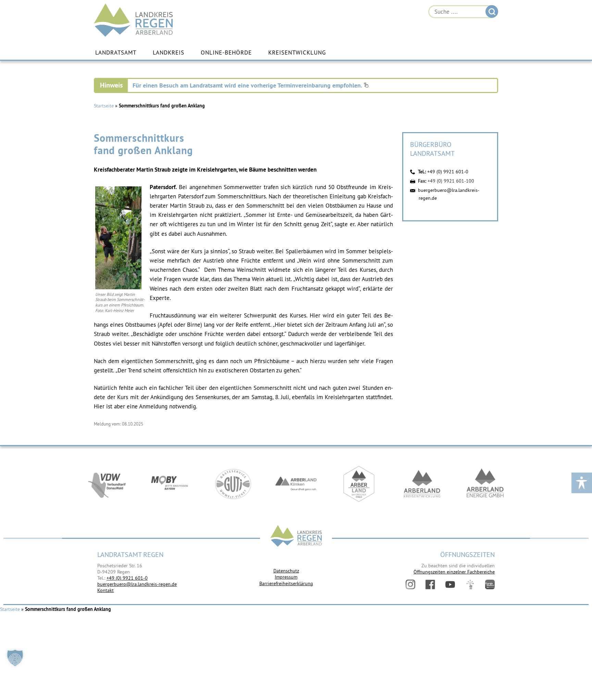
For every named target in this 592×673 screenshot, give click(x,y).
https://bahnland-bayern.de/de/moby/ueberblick (169, 483)
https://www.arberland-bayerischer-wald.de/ (359, 483)
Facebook (430, 584)
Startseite (104, 106)
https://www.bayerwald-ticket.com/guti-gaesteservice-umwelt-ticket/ (233, 483)
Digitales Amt (470, 584)
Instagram (410, 584)
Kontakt (105, 590)
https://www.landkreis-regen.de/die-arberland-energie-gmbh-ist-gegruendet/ (485, 483)
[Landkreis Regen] (296, 536)
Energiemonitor (490, 584)
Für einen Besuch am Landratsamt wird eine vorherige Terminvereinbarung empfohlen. (248, 85)
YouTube (450, 584)
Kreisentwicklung (297, 52)
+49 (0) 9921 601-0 (447, 172)
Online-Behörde (226, 52)
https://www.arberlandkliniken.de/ (296, 483)
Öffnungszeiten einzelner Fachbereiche (454, 572)
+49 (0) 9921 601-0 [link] (127, 578)
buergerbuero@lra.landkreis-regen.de (137, 584)
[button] (15, 658)
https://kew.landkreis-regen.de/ (422, 483)
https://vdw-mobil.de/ (106, 483)
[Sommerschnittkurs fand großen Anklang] (118, 288)
